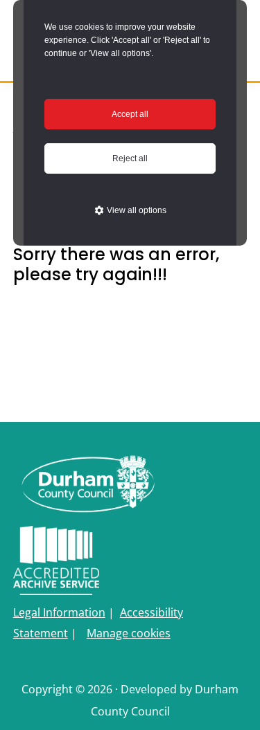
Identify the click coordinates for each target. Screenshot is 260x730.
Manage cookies (129, 633)
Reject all (130, 158)
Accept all (130, 114)
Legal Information (59, 612)
